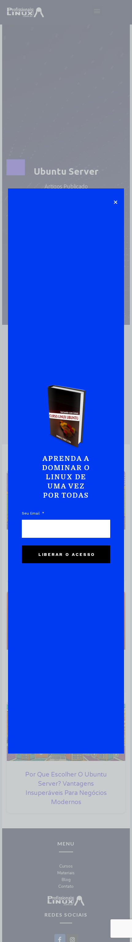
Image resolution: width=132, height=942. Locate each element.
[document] (66, 471)
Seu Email (31, 513)
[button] (115, 202)
